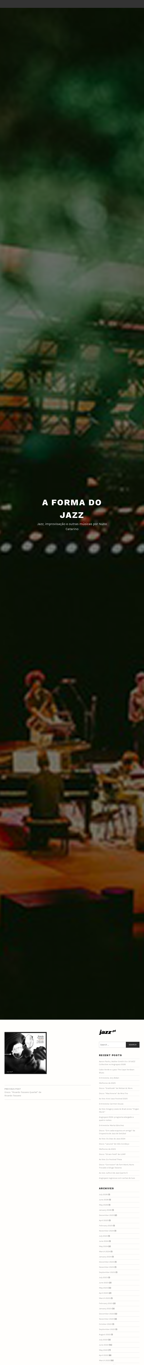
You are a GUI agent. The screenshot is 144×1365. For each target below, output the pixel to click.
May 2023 (103, 1288)
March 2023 (104, 1298)
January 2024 (105, 1257)
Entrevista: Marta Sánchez (111, 1125)
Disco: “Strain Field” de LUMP (112, 1154)
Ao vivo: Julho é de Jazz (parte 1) (113, 1173)
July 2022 (103, 1340)
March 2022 (104, 1360)
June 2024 (103, 1241)
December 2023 (106, 1262)
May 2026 (103, 1205)
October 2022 (105, 1324)
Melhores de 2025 (107, 1083)
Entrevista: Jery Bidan (109, 1078)
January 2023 (105, 1308)
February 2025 (105, 1225)
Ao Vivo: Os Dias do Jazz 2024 (112, 1139)
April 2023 (103, 1293)
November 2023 (106, 1267)
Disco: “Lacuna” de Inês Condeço (114, 1144)
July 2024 (103, 1236)
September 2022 (107, 1329)
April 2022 (103, 1355)
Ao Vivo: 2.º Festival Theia (110, 1159)
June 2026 (104, 1199)
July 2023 (103, 1277)
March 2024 (104, 1251)
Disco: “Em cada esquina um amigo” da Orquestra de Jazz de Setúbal (117, 1132)
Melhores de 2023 (107, 1149)
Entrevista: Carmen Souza (111, 1104)
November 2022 (106, 1319)
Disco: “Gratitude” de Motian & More (115, 1088)
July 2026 (103, 1194)
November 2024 (106, 1231)
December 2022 (106, 1314)
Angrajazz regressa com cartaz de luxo (117, 1178)
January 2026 (105, 1210)
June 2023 (104, 1282)
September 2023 (107, 1272)
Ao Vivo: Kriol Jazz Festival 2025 (113, 1098)
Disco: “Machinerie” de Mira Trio (113, 1093)
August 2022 (105, 1334)
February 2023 (106, 1303)
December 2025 (106, 1215)
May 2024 (103, 1246)
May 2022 (103, 1350)
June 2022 (103, 1345)
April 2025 (103, 1220)
